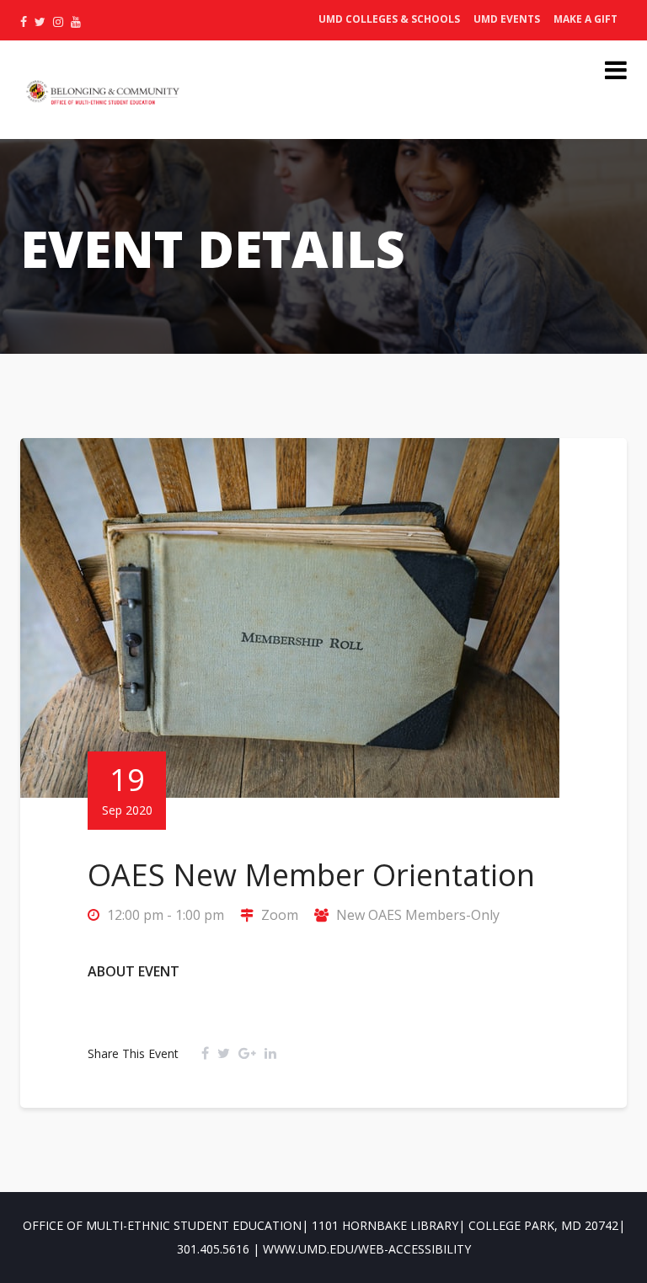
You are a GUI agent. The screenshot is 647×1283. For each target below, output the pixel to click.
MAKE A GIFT (585, 19)
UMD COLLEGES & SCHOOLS (389, 19)
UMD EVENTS (506, 19)
